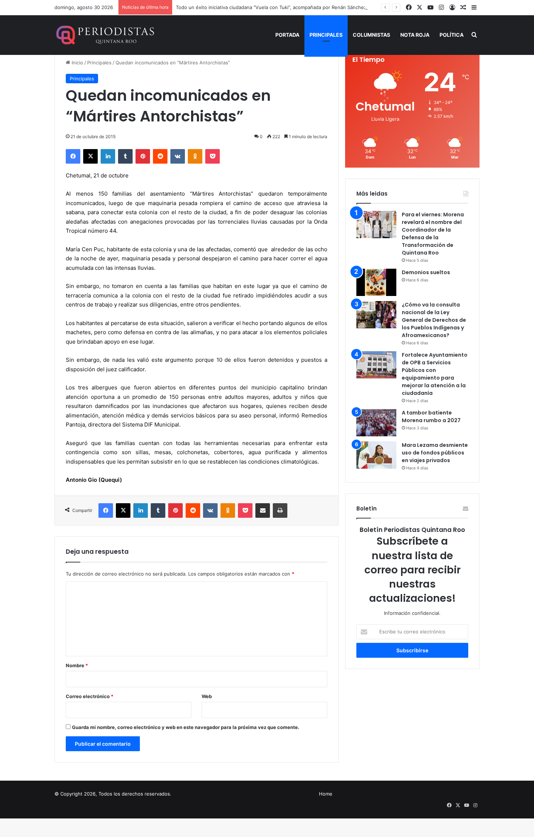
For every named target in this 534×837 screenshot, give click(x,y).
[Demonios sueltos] (376, 282)
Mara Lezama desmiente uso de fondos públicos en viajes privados (435, 452)
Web (207, 696)
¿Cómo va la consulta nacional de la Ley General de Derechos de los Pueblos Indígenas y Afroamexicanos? (434, 320)
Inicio (76, 62)
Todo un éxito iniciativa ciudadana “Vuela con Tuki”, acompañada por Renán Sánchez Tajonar (280, 7)
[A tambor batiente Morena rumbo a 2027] (376, 422)
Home (325, 794)
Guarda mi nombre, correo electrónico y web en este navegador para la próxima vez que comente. (185, 727)
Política (452, 35)
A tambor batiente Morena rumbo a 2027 (431, 416)
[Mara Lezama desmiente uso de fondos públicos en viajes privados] (376, 455)
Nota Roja (414, 35)
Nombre (77, 665)
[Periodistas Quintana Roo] (104, 35)
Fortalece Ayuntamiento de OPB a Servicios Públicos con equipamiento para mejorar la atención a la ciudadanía (435, 374)
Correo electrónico (89, 696)
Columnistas (371, 35)
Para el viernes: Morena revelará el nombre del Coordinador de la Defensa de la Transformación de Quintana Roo (433, 233)
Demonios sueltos (426, 272)
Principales (326, 35)
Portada (287, 35)
